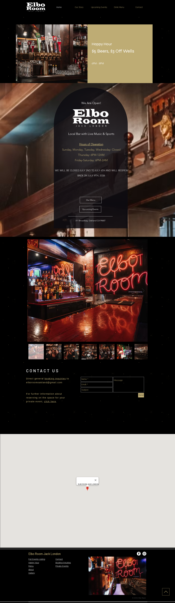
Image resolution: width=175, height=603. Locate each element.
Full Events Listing (36, 559)
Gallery (31, 573)
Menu (31, 566)
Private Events (62, 566)
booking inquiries (55, 378)
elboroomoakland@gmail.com (44, 382)
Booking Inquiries (63, 562)
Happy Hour (33, 562)
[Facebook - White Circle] (139, 554)
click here (50, 401)
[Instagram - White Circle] (144, 554)
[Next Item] (143, 290)
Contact (59, 559)
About (31, 569)
